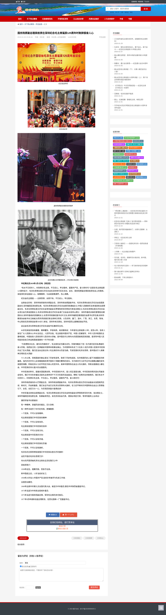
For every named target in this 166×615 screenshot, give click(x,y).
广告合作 (146, 1)
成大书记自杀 (134, 174)
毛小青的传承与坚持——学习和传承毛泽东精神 (130, 266)
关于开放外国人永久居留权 (123, 180)
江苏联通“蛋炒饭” (120, 167)
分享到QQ (100, 538)
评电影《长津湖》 (133, 151)
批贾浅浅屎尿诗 (135, 148)
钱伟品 (127, 12)
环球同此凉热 (63, 19)
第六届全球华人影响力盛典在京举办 (127, 271)
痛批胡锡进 (141, 177)
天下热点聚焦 (32, 19)
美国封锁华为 (130, 154)
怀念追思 (39, 24)
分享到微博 (88, 538)
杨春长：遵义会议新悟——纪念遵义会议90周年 (131, 63)
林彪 (131, 12)
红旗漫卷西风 (47, 19)
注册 (23, 1)
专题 (130, 19)
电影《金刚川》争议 (121, 161)
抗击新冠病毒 (119, 144)
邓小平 (117, 12)
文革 (122, 12)
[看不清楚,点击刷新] (38, 587)
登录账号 (33, 566)
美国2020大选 (119, 164)
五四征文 (131, 164)
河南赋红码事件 (120, 171)
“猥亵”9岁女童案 (137, 157)
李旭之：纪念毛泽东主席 (123, 237)
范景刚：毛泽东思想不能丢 (123, 94)
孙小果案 (135, 161)
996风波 (133, 167)
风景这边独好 (94, 19)
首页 (20, 19)
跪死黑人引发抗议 (120, 174)
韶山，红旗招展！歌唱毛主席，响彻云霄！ (129, 99)
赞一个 (69, 515)
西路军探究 (132, 171)
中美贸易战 (118, 154)
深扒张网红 (142, 164)
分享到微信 (77, 538)
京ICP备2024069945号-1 (88, 609)
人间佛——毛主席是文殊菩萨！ (125, 252)
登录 (18, 1)
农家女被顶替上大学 (121, 157)
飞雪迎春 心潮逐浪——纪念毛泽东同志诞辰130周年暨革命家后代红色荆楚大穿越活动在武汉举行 (130, 213)
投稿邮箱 (134, 1)
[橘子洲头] (32, 9)
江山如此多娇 (78, 19)
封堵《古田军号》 (120, 184)
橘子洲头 (76, 609)
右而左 (112, 12)
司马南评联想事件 (132, 138)
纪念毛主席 (23, 538)
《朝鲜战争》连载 (120, 148)
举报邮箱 (140, 1)
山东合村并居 (119, 177)
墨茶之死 (130, 177)
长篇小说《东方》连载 (134, 144)
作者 (121, 19)
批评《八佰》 (119, 151)
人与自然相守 (109, 19)
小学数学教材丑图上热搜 (122, 141)
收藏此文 (53, 515)
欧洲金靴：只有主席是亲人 (123, 277)
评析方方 (118, 138)
